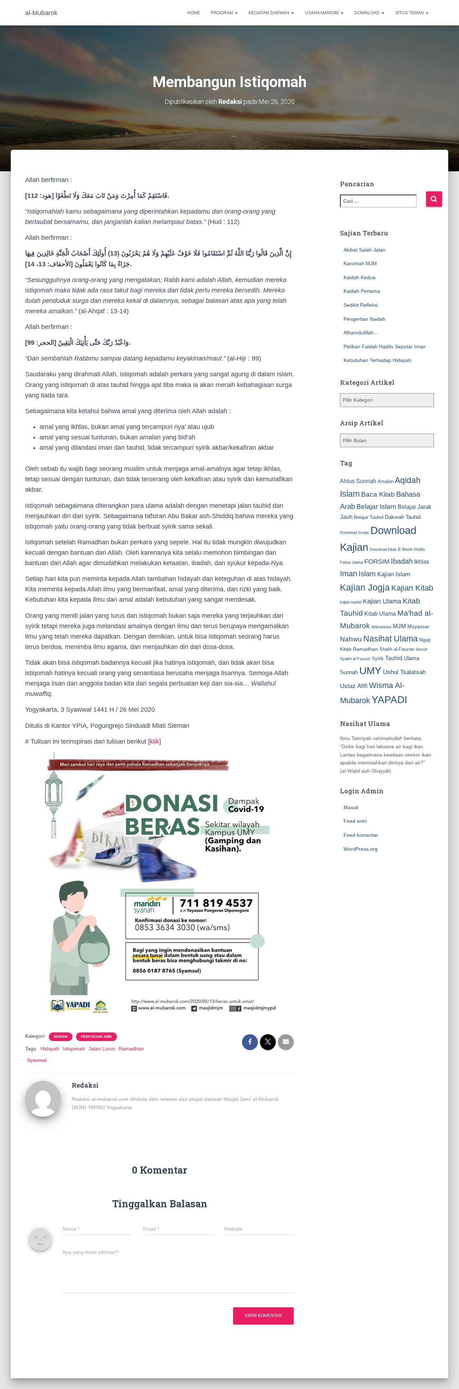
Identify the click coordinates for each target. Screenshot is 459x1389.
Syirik (378, 658)
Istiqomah (74, 1048)
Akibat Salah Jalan (364, 250)
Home (193, 12)
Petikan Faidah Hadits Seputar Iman (385, 346)
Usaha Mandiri (322, 12)
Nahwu (351, 639)
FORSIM (376, 561)
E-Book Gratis (411, 549)
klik (154, 741)
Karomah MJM (360, 263)
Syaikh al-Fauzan (355, 659)
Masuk (351, 807)
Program (222, 12)
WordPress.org (361, 849)
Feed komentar (361, 835)
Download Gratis (354, 532)
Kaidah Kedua (359, 277)
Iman (348, 573)
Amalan (385, 481)
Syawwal (37, 1060)
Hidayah (50, 1048)
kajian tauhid (350, 602)
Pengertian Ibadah (364, 319)
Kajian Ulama (382, 601)
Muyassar (418, 626)
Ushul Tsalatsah (404, 672)
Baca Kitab (378, 494)
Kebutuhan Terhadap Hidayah (377, 360)
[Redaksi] (43, 1098)
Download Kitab (383, 549)
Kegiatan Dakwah (269, 12)
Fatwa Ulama (351, 562)
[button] (236, 12)
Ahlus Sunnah (358, 481)
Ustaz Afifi (354, 686)
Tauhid (393, 658)
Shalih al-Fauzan (396, 649)
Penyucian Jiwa (96, 1037)
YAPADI (389, 699)
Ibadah (60, 1037)
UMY (370, 670)
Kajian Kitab (412, 587)
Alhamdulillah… (361, 332)
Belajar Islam (376, 506)
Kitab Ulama (380, 613)
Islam (367, 574)
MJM (399, 626)
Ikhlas (421, 562)
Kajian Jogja (365, 587)
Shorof (421, 649)
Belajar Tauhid (368, 517)
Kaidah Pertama (362, 291)
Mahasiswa (381, 627)
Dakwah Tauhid (403, 517)
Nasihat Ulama (390, 638)
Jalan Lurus (102, 1048)
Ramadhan (131, 1048)
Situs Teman (410, 12)
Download (367, 12)
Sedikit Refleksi (361, 305)
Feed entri (355, 821)
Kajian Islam (393, 574)
